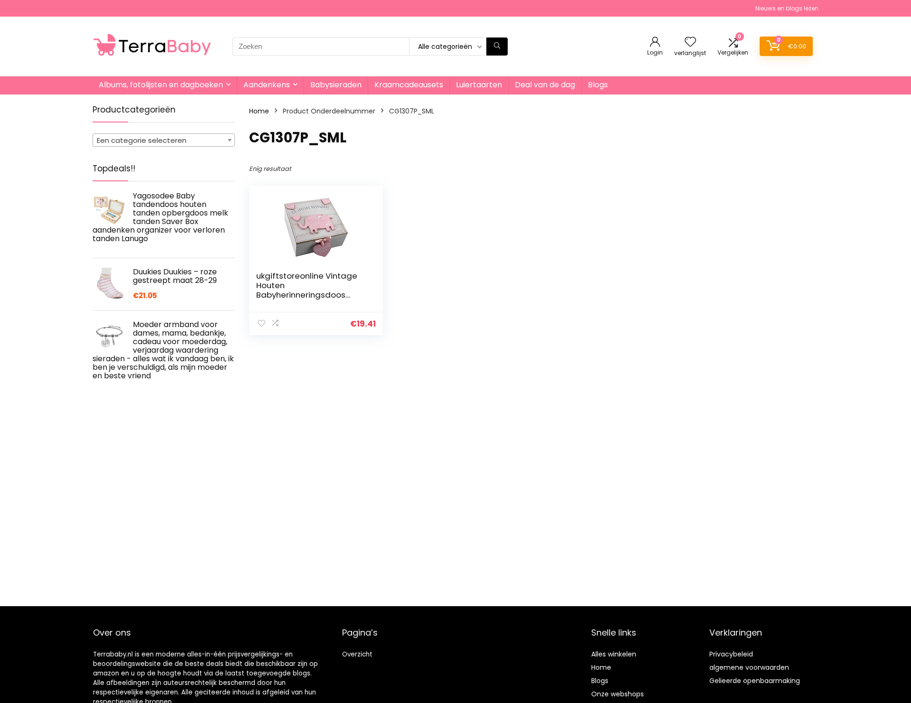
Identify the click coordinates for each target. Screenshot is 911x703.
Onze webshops (617, 694)
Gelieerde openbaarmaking (754, 680)
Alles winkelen (613, 654)
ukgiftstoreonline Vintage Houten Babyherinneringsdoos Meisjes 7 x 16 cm (306, 290)
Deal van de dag (545, 84)
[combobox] (164, 140)
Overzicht (357, 654)
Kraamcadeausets (408, 84)
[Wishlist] (690, 42)
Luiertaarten (479, 84)
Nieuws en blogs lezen (786, 8)
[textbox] (163, 140)
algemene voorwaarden (749, 667)
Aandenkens (266, 84)
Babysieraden (336, 84)
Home (259, 111)
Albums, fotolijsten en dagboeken (161, 84)
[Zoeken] (497, 46)
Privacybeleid (731, 654)
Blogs (598, 84)
